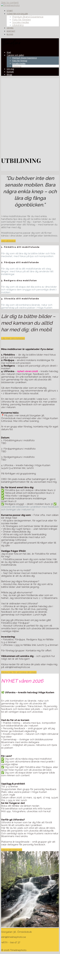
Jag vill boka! (8, 240)
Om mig (10, 28)
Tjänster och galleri (17, 14)
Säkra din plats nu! (11, 849)
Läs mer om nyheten (13, 338)
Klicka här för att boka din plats (19, 672)
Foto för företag (21, 19)
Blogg (10, 34)
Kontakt (11, 31)
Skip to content (10, 2)
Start (10, 11)
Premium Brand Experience (27, 16)
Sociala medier (20, 22)
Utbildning (18, 25)
